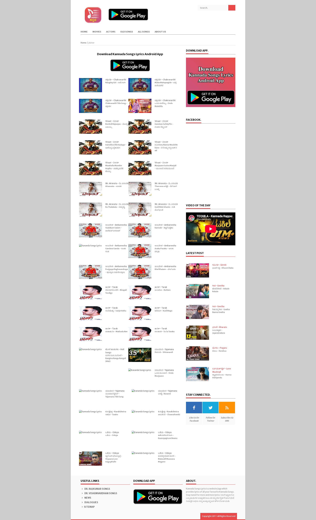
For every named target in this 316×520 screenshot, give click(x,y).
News (87, 497)
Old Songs (126, 32)
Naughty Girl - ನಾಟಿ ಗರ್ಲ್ (115, 82)
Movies (96, 32)
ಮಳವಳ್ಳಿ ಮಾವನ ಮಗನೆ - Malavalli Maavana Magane (167, 459)
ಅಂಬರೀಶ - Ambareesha (116, 225)
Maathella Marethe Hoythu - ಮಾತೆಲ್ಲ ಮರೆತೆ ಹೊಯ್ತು (114, 168)
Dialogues (91, 502)
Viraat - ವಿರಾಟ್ (112, 121)
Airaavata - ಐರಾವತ (113, 186)
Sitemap (89, 506)
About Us (160, 32)
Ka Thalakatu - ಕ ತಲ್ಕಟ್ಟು (115, 207)
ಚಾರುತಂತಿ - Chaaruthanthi (169, 414)
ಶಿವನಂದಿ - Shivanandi (164, 352)
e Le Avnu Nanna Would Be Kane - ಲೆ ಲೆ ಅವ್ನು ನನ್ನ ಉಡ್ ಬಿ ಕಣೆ (166, 148)
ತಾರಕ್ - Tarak (111, 287)
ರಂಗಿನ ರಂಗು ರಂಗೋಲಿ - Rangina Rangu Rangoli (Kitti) (115, 358)
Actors (110, 32)
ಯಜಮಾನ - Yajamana (164, 349)
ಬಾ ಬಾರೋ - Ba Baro (163, 290)
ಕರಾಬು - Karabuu (219, 351)
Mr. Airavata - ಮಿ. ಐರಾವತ (116, 183)
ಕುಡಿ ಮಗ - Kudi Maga (163, 311)
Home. (84, 42)
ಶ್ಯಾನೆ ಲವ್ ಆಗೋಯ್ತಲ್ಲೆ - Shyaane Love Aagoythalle (113, 459)
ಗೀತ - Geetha (218, 285)
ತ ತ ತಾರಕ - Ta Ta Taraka (164, 331)
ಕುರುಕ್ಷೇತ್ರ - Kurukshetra (115, 411)
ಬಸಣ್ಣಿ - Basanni (164, 394)
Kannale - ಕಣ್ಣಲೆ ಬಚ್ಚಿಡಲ (164, 228)
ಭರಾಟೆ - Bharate (219, 327)
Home (84, 32)
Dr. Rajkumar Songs (97, 488)
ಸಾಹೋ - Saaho (111, 414)
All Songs (144, 32)
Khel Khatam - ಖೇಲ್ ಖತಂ (165, 269)
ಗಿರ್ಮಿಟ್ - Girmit (219, 265)
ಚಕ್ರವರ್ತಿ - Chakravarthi (115, 79)
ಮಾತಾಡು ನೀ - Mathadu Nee (116, 331)
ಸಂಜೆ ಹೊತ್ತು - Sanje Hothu (115, 311)
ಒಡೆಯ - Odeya (112, 432)
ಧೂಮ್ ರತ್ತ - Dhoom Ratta (222, 268)
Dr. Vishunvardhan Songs (100, 493)
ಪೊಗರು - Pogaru (219, 348)
